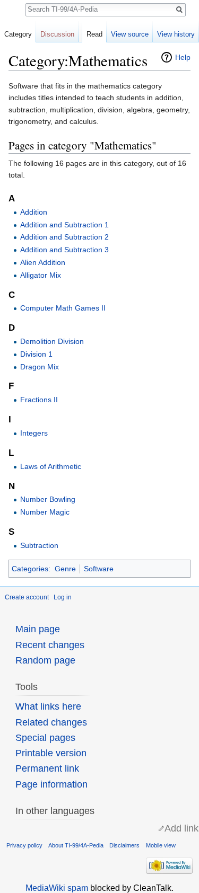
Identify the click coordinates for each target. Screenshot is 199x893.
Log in (63, 597)
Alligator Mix (40, 275)
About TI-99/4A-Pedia (75, 845)
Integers (34, 433)
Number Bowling (47, 499)
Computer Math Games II (63, 308)
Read (94, 34)
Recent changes (49, 645)
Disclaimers (124, 845)
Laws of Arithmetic (50, 466)
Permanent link (47, 768)
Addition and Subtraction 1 (64, 224)
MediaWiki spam (56, 887)
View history (176, 34)
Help (183, 57)
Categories (30, 568)
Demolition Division (52, 341)
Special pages (45, 737)
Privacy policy (24, 845)
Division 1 (36, 354)
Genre (65, 568)
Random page (45, 660)
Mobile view (161, 845)
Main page (37, 629)
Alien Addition (42, 262)
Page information (51, 784)
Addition (33, 212)
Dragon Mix (39, 366)
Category (18, 34)
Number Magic (45, 512)
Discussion (57, 34)
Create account (27, 597)
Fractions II (39, 399)
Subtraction (39, 545)
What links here (48, 706)
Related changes (51, 722)
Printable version (50, 753)
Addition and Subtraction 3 (64, 249)
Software (99, 568)
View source (130, 34)
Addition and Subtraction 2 (64, 237)
